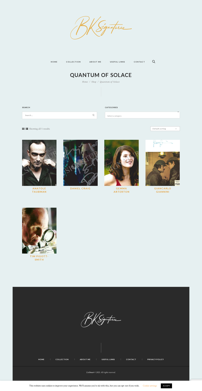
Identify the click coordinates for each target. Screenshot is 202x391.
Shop (94, 81)
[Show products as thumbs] (23, 128)
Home (85, 81)
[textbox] (143, 116)
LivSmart (90, 372)
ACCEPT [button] (166, 386)
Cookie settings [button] (150, 385)
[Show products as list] (27, 128)
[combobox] (142, 115)
